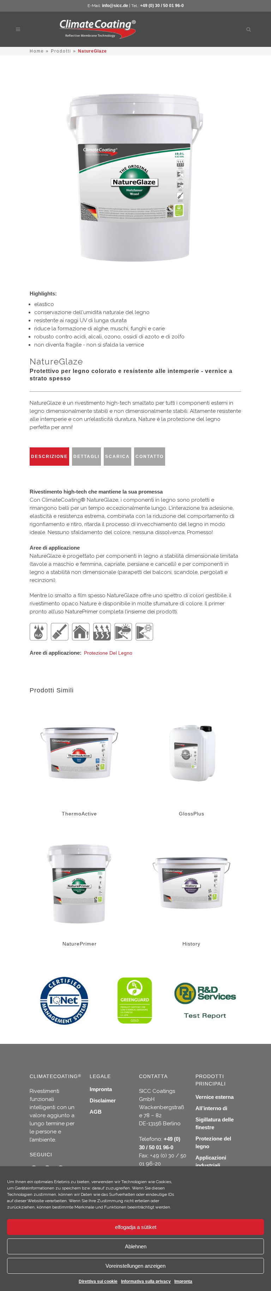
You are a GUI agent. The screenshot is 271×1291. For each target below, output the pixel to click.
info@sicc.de (115, 5)
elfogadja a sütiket (135, 1227)
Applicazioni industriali (210, 1161)
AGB (96, 1112)
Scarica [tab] (117, 456)
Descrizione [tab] (49, 456)
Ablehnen (135, 1246)
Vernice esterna (214, 1097)
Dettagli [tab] (86, 456)
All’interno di (211, 1108)
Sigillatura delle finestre (214, 1123)
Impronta (183, 1281)
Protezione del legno (108, 653)
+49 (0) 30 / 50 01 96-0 (162, 5)
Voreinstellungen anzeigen (135, 1266)
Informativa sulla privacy (146, 1281)
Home (37, 51)
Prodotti (61, 51)
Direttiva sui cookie (98, 1281)
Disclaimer (103, 1100)
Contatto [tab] (150, 456)
